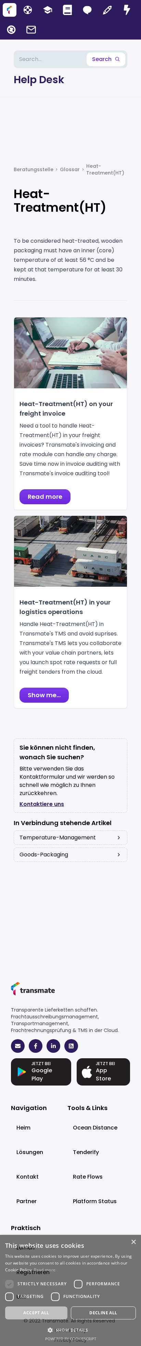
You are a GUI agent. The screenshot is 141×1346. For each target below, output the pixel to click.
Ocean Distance (95, 1128)
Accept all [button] (36, 1313)
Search (102, 59)
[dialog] (70, 1290)
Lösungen (29, 1152)
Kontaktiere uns (42, 804)
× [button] (133, 1242)
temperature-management (58, 837)
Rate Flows (88, 1177)
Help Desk (39, 80)
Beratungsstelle (33, 169)
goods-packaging (44, 854)
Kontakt (27, 1177)
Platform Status (95, 1201)
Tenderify (86, 1152)
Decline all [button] (103, 1313)
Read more (45, 1270)
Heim (23, 1128)
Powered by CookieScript (70, 1338)
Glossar (70, 169)
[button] (70, 1330)
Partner (26, 1201)
